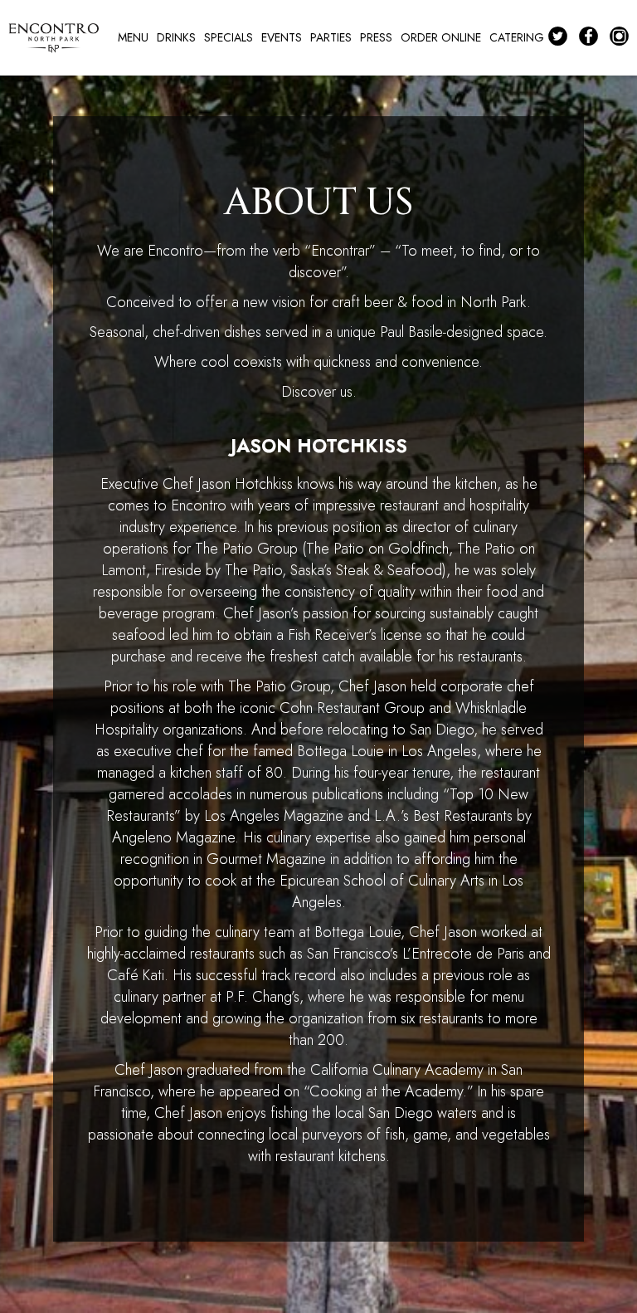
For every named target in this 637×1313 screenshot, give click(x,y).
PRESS (376, 37)
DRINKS (176, 37)
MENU (133, 37)
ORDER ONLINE (441, 37)
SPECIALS (228, 37)
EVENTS (281, 37)
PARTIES (331, 37)
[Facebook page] (591, 37)
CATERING (516, 37)
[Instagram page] (621, 37)
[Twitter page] (559, 37)
